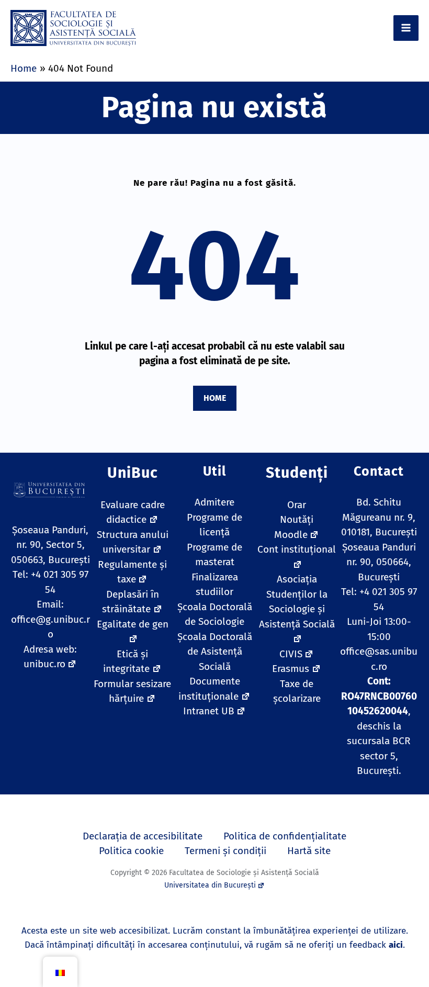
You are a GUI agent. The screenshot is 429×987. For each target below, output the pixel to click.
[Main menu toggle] (406, 28)
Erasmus (290, 669)
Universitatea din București (210, 885)
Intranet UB (208, 711)
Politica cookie (131, 851)
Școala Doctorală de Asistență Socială (214, 651)
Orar (296, 505)
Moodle (291, 535)
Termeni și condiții (225, 851)
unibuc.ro (44, 664)
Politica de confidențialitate (284, 836)
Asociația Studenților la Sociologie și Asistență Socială (297, 601)
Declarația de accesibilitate (142, 836)
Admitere (214, 502)
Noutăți (296, 519)
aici (396, 944)
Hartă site (309, 851)
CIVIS (290, 654)
